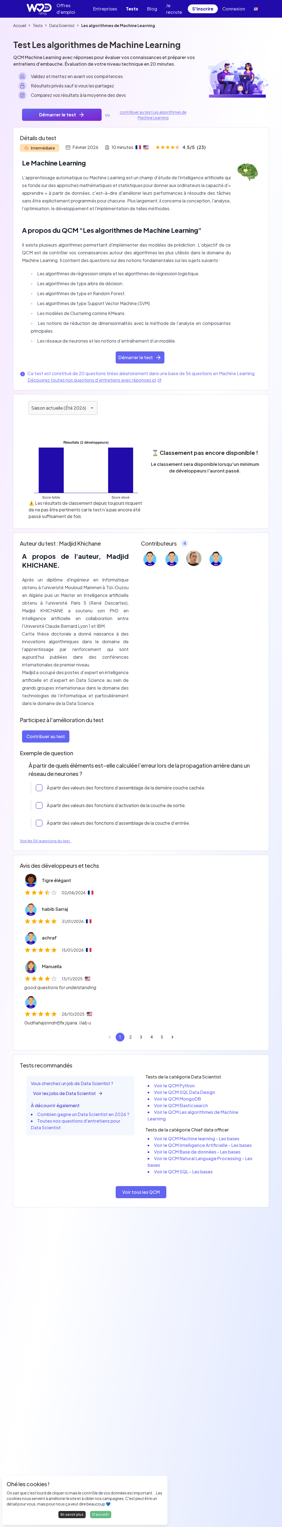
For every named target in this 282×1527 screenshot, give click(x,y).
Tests (132, 9)
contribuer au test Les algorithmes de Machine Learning (153, 115)
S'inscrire (202, 9)
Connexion (233, 9)
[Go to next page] (172, 1037)
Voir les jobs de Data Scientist (64, 1093)
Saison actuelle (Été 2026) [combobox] (58, 408)
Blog (152, 9)
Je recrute (174, 8)
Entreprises (105, 9)
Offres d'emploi (65, 8)
